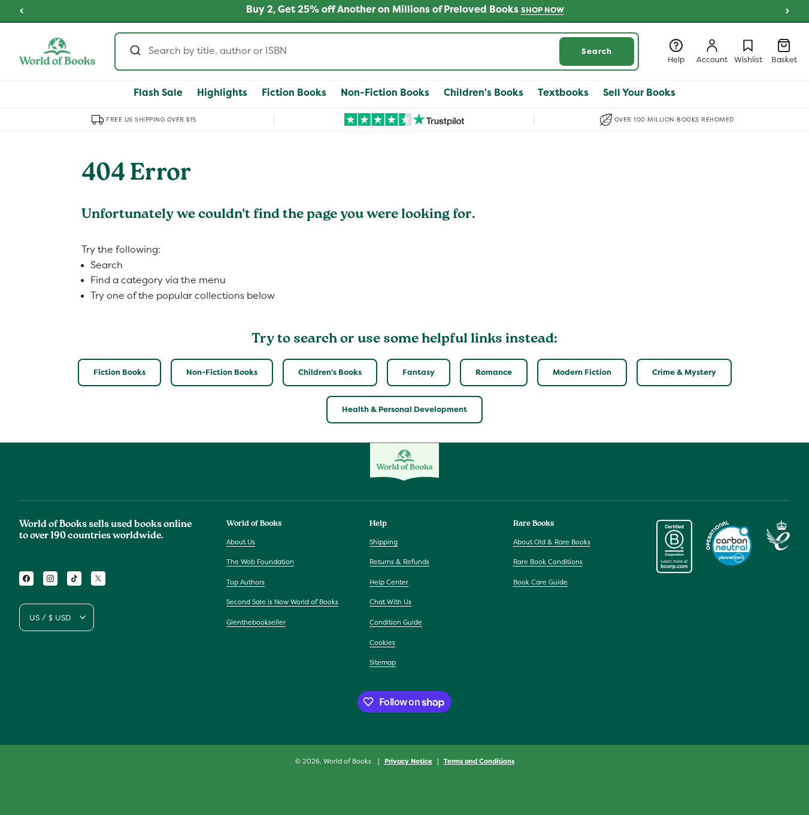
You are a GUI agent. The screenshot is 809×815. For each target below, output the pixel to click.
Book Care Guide (540, 582)
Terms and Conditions (479, 761)
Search (596, 51)
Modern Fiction (582, 372)
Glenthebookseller (256, 622)
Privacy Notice (408, 761)
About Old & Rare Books (551, 542)
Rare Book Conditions (548, 561)
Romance (493, 372)
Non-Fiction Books (221, 372)
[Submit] (134, 51)
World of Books (348, 761)
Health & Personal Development (404, 409)
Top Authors (245, 582)
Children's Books (330, 372)
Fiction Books (119, 372)
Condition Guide (395, 622)
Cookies (382, 642)
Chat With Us (390, 601)
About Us (240, 542)
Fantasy (418, 372)
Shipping (383, 542)
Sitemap (382, 662)
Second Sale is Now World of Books (282, 601)
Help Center (388, 582)
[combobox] (376, 51)
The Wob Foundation (260, 561)
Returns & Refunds (399, 561)
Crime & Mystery (684, 372)
